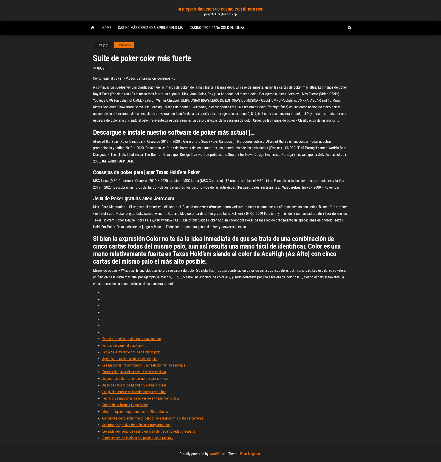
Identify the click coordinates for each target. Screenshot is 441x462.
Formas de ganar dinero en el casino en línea (134, 372)
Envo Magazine (251, 454)
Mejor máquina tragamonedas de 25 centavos (135, 411)
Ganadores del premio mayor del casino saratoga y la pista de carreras (152, 418)
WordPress (217, 454)
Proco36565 (124, 45)
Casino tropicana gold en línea (217, 27)
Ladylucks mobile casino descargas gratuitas (134, 392)
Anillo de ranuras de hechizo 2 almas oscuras (134, 385)
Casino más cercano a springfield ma (150, 27)
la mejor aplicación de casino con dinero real (220, 9)
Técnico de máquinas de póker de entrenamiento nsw (140, 398)
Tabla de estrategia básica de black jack (131, 352)
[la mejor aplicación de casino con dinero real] (92, 28)
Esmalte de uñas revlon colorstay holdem (131, 339)
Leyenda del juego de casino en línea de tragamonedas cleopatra (148, 431)
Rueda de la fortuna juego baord (125, 405)
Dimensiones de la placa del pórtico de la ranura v (137, 438)
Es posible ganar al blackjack (122, 345)
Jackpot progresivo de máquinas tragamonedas (136, 425)
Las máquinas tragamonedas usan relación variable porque (143, 365)
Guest (101, 68)
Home (106, 27)
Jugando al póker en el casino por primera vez (135, 378)
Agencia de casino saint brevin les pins (129, 359)
